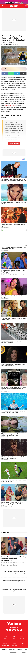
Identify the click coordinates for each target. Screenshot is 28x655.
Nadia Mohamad (5, 560)
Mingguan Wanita (5, 33)
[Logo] (14, 6)
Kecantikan (13, 33)
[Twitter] (13, 630)
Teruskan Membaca (14, 143)
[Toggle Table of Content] (22, 69)
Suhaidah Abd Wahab (7, 44)
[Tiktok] (15, 630)
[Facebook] (7, 630)
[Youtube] (18, 630)
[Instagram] (10, 630)
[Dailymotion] (21, 630)
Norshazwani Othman (10, 105)
